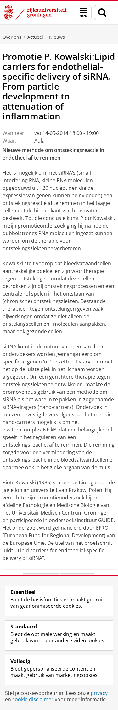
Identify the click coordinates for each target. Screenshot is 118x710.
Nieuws (57, 37)
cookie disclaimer (32, 699)
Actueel (35, 37)
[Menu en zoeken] (83, 12)
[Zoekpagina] (102, 12)
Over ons (12, 37)
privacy (99, 693)
